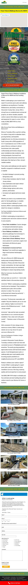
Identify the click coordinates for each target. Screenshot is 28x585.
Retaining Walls (7, 578)
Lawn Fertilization (20, 578)
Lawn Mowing (13, 578)
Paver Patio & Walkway (20, 577)
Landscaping (13, 577)
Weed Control (3, 579)
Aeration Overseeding (11, 579)
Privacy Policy (24, 579)
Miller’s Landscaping (6, 577)
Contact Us (19, 579)
